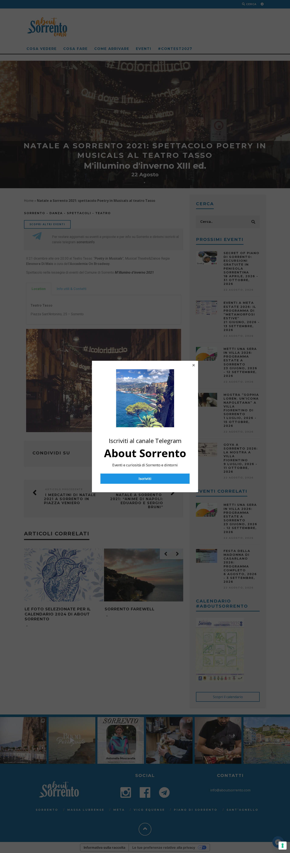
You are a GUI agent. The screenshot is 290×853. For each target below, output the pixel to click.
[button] (194, 365)
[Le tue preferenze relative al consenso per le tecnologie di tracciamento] (283, 846)
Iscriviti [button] (145, 478)
